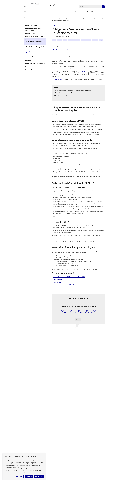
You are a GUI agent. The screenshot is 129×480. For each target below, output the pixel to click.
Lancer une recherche (103, 6)
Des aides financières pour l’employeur (65, 95)
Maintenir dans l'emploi (74, 40)
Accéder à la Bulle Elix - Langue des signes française (64, 56)
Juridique (59, 40)
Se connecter (101, 3)
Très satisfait (94, 313)
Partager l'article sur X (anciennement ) (56, 49)
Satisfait (87, 313)
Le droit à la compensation (32, 22)
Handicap (61, 79)
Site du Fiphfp (56, 282)
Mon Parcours (55, 79)
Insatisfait (70, 313)
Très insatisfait (62, 313)
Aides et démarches (54, 11)
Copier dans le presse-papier (68, 49)
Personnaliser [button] (19, 476)
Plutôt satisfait (79, 313)
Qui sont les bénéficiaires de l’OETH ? (64, 93)
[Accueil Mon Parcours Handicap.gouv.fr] (35, 5)
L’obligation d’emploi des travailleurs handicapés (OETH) (34, 51)
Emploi (65, 40)
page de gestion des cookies (26, 472)
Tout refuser (29, 476)
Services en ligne (65, 11)
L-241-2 (67, 215)
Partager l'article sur (53, 49)
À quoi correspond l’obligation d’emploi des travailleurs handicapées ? (73, 90)
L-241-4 (79, 215)
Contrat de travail (86, 40)
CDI (83, 71)
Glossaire (92, 3)
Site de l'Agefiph (57, 279)
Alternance (94, 40)
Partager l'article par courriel (64, 49)
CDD (85, 71)
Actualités (30, 11)
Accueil (53, 18)
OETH (53, 40)
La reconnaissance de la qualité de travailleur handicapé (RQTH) (35, 47)
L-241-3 (72, 215)
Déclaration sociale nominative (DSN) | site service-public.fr (68, 285)
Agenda (99, 11)
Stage (101, 40)
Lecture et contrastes (81, 3)
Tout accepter (38, 476)
